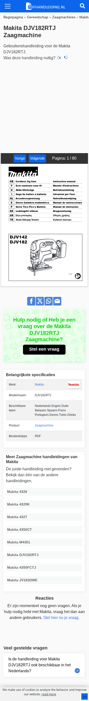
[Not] (65, 58)
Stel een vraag (44, 349)
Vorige (20, 158)
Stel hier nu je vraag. (61, 618)
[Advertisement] (44, 106)
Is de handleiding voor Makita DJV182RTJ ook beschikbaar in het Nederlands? (39, 665)
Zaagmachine (44, 425)
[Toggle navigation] (7, 6)
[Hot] (58, 58)
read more (49, 694)
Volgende (37, 158)
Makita (39, 384)
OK (84, 696)
